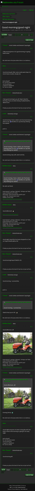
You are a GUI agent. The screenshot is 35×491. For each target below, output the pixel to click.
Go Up (3, 469)
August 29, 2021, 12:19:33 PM (9, 168)
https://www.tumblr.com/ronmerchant (12, 199)
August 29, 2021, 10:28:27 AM (9, 95)
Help (10, 485)
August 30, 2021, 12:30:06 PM (9, 375)
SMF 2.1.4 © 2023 (14, 487)
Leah (4, 114)
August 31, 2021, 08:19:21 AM (9, 453)
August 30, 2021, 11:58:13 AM (9, 326)
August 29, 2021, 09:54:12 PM (9, 236)
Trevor (5, 45)
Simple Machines (21, 487)
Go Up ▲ (24, 485)
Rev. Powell (7, 93)
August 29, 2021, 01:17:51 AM (9, 48)
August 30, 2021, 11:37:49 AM (9, 298)
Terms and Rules (16, 485)
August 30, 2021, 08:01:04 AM (9, 277)
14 (31, 35)
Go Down (4, 34)
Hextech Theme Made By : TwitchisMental (17, 489)
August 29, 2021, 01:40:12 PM (9, 207)
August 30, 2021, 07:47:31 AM (9, 256)
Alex (4, 66)
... (29, 35)
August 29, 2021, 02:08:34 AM (9, 68)
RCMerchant (7, 166)
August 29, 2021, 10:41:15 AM (9, 116)
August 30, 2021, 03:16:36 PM (9, 426)
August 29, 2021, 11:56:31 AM (9, 137)
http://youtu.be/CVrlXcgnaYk (10, 214)
